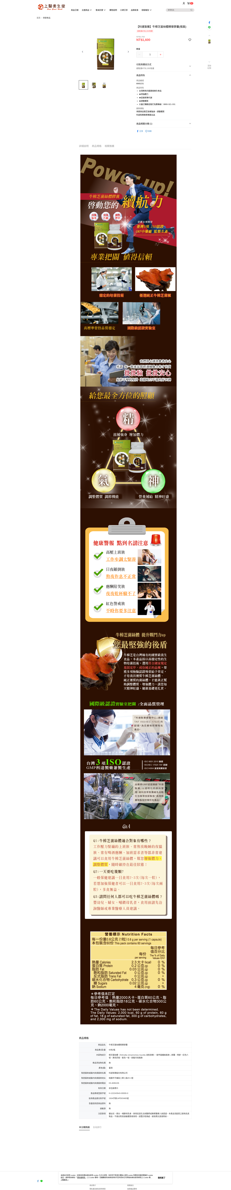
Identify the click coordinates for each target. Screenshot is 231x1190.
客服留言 (130, 1185)
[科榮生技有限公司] (51, 7)
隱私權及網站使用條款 (98, 1189)
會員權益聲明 (132, 1189)
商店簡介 (93, 1185)
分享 (141, 131)
